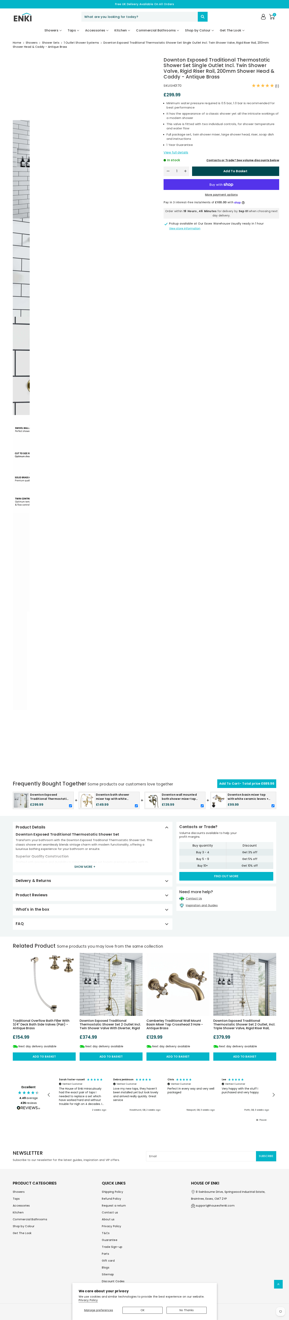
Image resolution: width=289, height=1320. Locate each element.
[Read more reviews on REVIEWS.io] (28, 1108)
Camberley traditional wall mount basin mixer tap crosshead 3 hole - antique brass (174, 1024)
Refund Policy (111, 1199)
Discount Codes (113, 1281)
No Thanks (186, 1310)
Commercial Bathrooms (30, 1219)
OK (142, 1310)
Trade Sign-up (112, 1247)
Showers (32, 43)
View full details (176, 152)
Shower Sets (50, 43)
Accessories (21, 1206)
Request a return (114, 1206)
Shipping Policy (112, 1192)
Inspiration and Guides (202, 905)
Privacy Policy (88, 1300)
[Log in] (263, 16)
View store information (184, 228)
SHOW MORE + (85, 867)
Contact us (110, 1212)
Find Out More (226, 876)
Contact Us (194, 898)
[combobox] (144, 17)
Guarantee (109, 1240)
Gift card (108, 1261)
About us (108, 1219)
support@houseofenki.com (215, 1206)
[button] (272, 16)
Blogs (105, 1267)
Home (17, 43)
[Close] (191, 17)
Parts (105, 1254)
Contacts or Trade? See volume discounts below (242, 160)
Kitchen (18, 1212)
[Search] (203, 17)
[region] (161, 1095)
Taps (16, 1199)
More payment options (221, 195)
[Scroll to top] (278, 1284)
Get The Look (22, 1233)
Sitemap (108, 1274)
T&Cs (106, 1233)
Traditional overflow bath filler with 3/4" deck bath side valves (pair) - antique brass (41, 1024)
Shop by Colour (23, 1226)
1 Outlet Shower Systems (81, 43)
